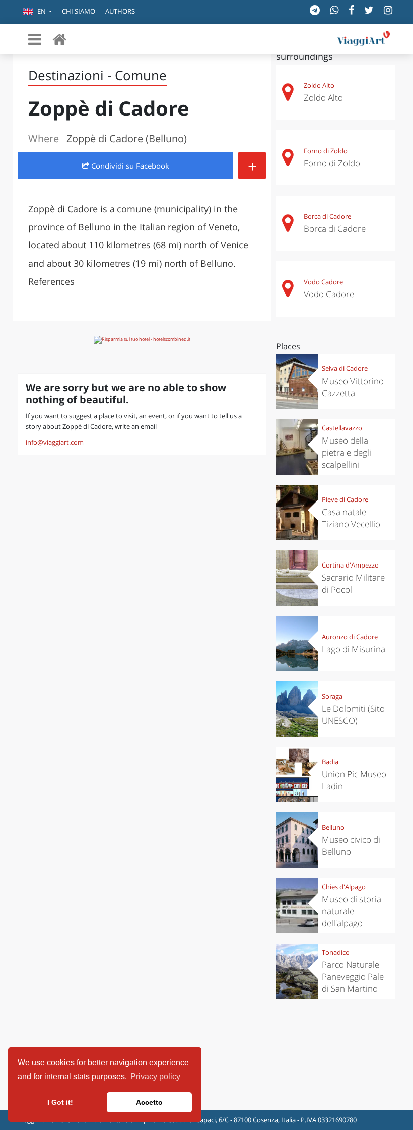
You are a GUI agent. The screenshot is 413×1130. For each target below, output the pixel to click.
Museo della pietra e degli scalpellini (346, 452)
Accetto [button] (149, 1102)
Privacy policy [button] (155, 1076)
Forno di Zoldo (326, 150)
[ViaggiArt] (59, 39)
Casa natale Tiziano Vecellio (351, 518)
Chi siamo (78, 11)
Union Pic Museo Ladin (354, 780)
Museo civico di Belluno (351, 845)
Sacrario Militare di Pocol (353, 583)
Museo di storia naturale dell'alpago (351, 911)
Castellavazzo (342, 427)
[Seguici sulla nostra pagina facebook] (351, 10)
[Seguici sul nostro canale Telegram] (314, 10)
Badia (330, 761)
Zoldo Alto (319, 85)
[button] (37, 12)
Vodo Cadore (323, 281)
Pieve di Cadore (345, 499)
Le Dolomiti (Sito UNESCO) (353, 714)
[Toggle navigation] (34, 39)
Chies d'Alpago (344, 886)
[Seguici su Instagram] (388, 10)
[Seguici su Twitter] (369, 10)
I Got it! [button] (60, 1102)
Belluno (333, 827)
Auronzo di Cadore (350, 636)
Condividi (129, 166)
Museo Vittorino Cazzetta (353, 387)
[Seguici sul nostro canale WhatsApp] (334, 10)
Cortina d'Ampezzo (350, 565)
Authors (120, 11)
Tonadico (336, 952)
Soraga (332, 696)
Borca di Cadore (327, 216)
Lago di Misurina (353, 649)
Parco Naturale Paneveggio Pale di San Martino (353, 976)
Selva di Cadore (345, 368)
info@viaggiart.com (55, 442)
